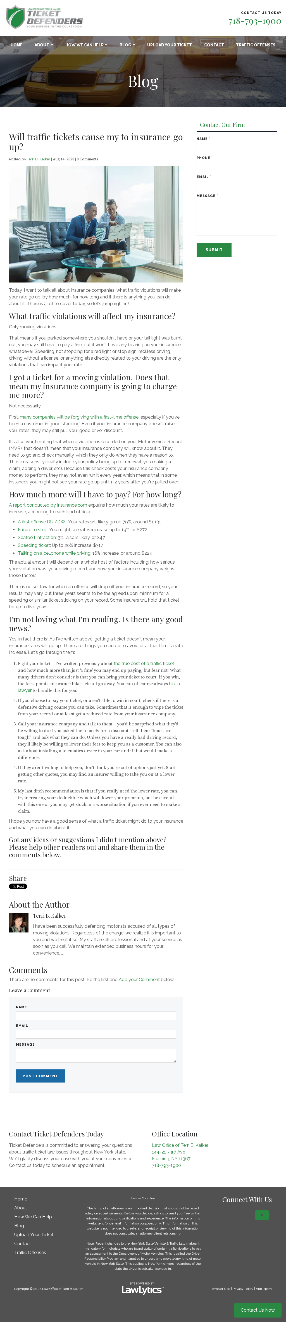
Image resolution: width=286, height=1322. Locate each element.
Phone (205, 158)
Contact (214, 45)
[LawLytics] (143, 1288)
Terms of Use (220, 1289)
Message (25, 1044)
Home (17, 45)
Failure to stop (32, 529)
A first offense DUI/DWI (42, 521)
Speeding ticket (34, 545)
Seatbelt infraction (37, 537)
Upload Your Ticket (169, 45)
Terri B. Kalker (38, 159)
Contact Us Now (258, 1310)
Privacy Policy (243, 1289)
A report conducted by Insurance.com (48, 505)
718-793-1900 (255, 20)
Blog (125, 45)
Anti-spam (264, 1289)
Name (21, 1007)
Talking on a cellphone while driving (54, 553)
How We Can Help (84, 45)
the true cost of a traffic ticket (144, 663)
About (42, 45)
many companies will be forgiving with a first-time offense (79, 417)
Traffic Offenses (255, 45)
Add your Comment (139, 979)
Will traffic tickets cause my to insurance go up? (96, 141)
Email (22, 1026)
